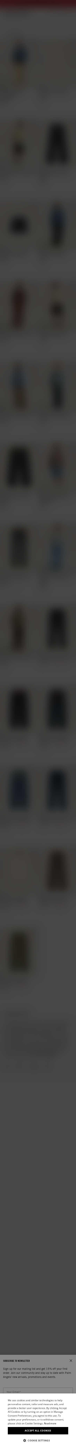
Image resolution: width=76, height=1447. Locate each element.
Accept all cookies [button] (38, 1430)
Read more (50, 1423)
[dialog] (38, 1420)
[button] (38, 1440)
